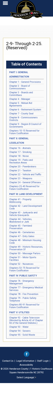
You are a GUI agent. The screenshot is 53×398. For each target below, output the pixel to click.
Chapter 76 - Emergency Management (21, 282)
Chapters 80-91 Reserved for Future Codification (24, 306)
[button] (5, 3)
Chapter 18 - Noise (19, 156)
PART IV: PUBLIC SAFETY (23, 275)
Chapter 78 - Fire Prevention (23, 294)
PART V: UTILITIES (19, 312)
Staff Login (43, 360)
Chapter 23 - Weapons (20, 178)
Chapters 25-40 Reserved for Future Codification (24, 187)
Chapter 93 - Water (19, 327)
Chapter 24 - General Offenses (25, 182)
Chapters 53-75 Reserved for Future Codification (24, 269)
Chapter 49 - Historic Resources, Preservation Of (26, 248)
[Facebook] (26, 356)
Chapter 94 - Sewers (19, 330)
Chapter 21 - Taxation (20, 170)
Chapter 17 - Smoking (20, 152)
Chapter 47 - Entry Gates (21, 236)
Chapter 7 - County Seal (21, 113)
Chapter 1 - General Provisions (25, 82)
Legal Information (25, 360)
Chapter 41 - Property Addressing (20, 200)
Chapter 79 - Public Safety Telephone (22, 299)
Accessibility (26, 364)
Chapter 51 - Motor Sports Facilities (22, 258)
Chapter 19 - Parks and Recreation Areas (21, 161)
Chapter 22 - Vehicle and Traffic (25, 174)
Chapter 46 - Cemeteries (22, 232)
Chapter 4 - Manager (19, 99)
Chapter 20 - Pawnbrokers (22, 166)
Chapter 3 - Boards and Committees (21, 93)
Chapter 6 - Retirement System (25, 109)
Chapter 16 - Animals (20, 148)
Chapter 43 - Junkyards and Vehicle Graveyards (23, 214)
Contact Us (7, 360)
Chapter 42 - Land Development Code (25, 207)
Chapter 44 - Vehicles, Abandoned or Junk (20, 220)
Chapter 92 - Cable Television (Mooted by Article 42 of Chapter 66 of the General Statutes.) (26, 320)
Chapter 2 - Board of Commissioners (19, 87)
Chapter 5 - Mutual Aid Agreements (20, 104)
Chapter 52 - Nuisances (21, 264)
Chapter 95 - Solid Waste (22, 334)
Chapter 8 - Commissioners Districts (23, 119)
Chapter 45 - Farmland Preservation (20, 227)
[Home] (26, 18)
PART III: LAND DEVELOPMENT (26, 194)
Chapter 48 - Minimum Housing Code (25, 241)
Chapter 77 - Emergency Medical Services (26, 289)
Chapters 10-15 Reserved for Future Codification (24, 132)
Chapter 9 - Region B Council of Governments (25, 125)
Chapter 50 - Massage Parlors (24, 253)
